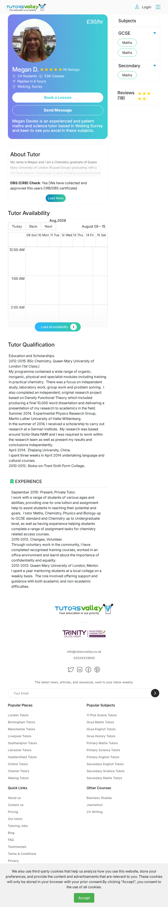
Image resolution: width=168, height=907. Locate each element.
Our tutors (15, 819)
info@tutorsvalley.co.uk (84, 651)
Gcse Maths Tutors (100, 722)
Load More (55, 198)
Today (17, 226)
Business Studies (99, 798)
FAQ (11, 840)
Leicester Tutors (20, 750)
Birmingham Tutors (21, 722)
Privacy (13, 860)
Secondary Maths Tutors (104, 778)
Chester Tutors (18, 771)
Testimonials (17, 847)
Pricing (13, 812)
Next (48, 226)
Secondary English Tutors (105, 764)
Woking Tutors (18, 778)
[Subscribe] (155, 693)
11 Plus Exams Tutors (102, 715)
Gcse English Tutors (101, 729)
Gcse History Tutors (101, 736)
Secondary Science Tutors (106, 771)
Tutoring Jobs (18, 826)
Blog (11, 833)
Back (33, 226)
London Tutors (18, 715)
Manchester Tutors (21, 729)
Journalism (95, 805)
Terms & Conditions (22, 853)
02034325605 (84, 658)
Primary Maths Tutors (102, 743)
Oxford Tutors (18, 764)
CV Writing (95, 812)
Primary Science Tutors (103, 750)
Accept (84, 898)
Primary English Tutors (103, 757)
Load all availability (54, 327)
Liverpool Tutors (20, 736)
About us (14, 798)
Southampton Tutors (22, 743)
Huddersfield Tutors (22, 757)
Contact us (16, 805)
